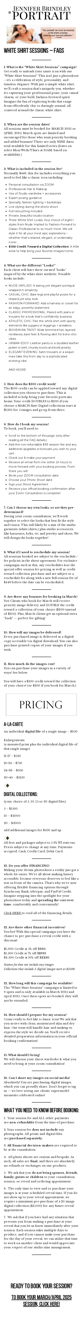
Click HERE (13, 913)
